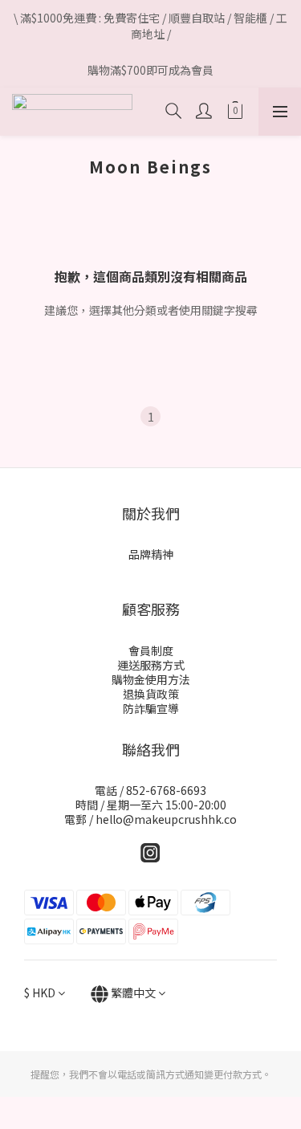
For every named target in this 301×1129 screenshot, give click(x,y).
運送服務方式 (151, 665)
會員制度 (150, 650)
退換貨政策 (151, 694)
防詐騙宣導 (151, 708)
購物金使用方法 (151, 679)
